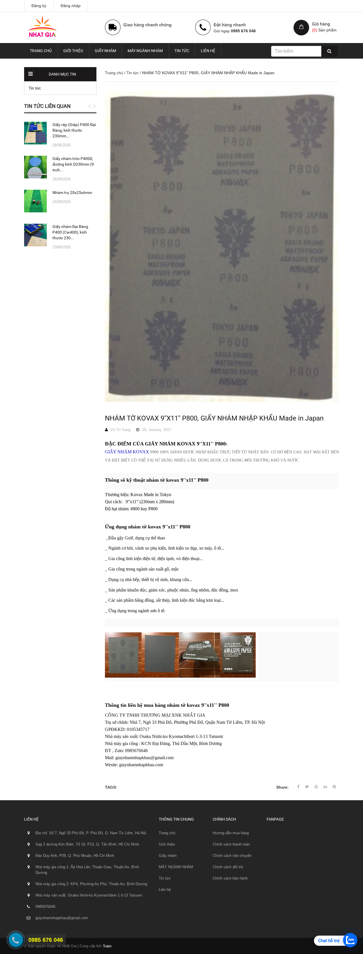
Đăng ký (38, 5)
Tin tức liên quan (47, 106)
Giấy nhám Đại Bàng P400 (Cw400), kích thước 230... (70, 232)
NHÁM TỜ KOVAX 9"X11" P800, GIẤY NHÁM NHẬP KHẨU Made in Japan (214, 418)
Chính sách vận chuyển (232, 855)
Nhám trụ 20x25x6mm (72, 192)
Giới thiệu (73, 50)
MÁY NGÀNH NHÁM (145, 50)
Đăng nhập (71, 5)
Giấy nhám (105, 50)
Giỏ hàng (321, 24)
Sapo (107, 946)
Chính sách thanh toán (231, 844)
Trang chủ (41, 50)
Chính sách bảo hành (230, 878)
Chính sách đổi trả (228, 867)
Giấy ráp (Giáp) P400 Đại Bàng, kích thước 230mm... (74, 130)
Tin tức (181, 50)
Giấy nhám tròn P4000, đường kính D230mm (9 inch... (73, 164)
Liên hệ (208, 50)
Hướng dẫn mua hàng (231, 833)
